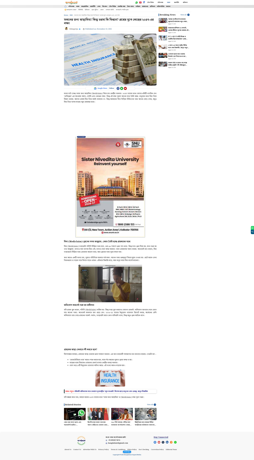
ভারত (168, 2)
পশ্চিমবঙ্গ (160, 2)
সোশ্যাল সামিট (110, 10)
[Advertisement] (110, 120)
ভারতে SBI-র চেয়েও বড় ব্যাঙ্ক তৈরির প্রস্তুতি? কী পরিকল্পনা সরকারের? (177, 65)
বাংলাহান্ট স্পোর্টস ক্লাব (122, 10)
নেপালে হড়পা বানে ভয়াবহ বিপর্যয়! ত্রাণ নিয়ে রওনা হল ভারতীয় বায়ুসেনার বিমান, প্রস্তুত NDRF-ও (178, 57)
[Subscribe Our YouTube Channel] (125, 88)
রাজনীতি (176, 2)
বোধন (102, 10)
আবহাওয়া (145, 6)
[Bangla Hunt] (71, 2)
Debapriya (73, 29)
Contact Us (77, 449)
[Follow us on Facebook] (118, 88)
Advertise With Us (89, 449)
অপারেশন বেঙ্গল (71, 10)
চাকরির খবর (121, 6)
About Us (67, 449)
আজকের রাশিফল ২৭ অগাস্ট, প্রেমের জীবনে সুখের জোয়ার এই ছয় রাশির (178, 30)
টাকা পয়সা (130, 6)
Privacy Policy (103, 449)
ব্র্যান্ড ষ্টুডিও (95, 10)
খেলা (98, 6)
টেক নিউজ (150, 2)
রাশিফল (185, 2)
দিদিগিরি (80, 10)
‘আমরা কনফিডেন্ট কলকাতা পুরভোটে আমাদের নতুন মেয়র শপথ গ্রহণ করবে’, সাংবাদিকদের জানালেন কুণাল (178, 23)
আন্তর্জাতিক (84, 6)
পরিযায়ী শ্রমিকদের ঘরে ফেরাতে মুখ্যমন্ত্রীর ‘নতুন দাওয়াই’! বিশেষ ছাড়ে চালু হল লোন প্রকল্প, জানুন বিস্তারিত (111, 391)
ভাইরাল (138, 6)
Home (66, 15)
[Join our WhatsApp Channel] (121, 88)
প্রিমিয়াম (87, 10)
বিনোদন (104, 6)
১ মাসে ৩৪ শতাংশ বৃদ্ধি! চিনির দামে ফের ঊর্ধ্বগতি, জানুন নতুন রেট (178, 47)
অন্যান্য (168, 6)
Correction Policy (157, 449)
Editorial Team (171, 449)
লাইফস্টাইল (160, 6)
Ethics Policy (132, 449)
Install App (127, 452)
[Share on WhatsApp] (252, 228)
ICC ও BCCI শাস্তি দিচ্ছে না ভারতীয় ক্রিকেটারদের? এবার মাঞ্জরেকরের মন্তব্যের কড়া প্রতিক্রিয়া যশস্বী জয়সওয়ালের (177, 40)
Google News (102, 88)
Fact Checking (144, 449)
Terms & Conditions (118, 449)
